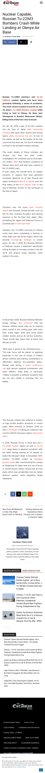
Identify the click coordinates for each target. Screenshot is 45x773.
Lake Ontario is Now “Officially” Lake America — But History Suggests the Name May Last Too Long (22, 673)
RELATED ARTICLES (12, 571)
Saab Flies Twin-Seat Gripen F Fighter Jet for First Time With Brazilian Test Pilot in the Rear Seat (22, 683)
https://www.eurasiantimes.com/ (22, 545)
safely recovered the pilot (21, 136)
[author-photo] (22, 538)
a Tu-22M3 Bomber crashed (24, 110)
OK (41, 770)
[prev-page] (4, 627)
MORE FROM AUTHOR (31, 571)
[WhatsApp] (24, 494)
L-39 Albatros (13, 430)
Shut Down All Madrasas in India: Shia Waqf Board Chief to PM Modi (12, 512)
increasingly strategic (21, 240)
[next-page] (8, 627)
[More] (31, 42)
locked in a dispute (25, 181)
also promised (25, 323)
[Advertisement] (22, 70)
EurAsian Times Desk (12, 36)
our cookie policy (20, 767)
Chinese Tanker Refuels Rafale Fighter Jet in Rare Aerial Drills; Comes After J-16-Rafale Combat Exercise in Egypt (29, 583)
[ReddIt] (30, 494)
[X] (18, 494)
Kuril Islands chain (28, 184)
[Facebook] (12, 494)
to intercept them (22, 223)
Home (4, 9)
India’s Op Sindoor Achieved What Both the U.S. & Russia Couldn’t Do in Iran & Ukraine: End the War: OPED (23, 662)
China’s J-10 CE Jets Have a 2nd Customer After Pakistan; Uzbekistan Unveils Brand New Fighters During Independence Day (29, 601)
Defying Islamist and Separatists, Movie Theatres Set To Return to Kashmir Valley (32, 513)
